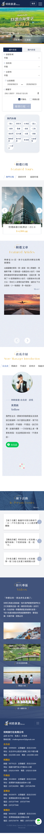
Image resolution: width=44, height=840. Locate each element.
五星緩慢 (33, 140)
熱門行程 (10, 176)
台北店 (5, 365)
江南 (34, 129)
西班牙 (18, 124)
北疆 (26, 134)
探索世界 (22, 176)
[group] (22, 207)
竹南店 (23, 365)
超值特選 (34, 176)
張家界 (11, 134)
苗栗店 (32, 365)
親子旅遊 (18, 140)
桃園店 (14, 365)
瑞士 (11, 124)
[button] (39, 211)
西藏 (34, 134)
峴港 (11, 129)
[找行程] (22, 106)
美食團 (26, 140)
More (36, 507)
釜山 (34, 124)
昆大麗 (18, 134)
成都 (26, 129)
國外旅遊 (12, 49)
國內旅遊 (31, 49)
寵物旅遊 (10, 140)
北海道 (26, 124)
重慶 (18, 129)
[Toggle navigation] (37, 723)
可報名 (23, 99)
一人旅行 (10, 147)
